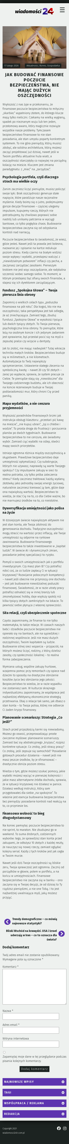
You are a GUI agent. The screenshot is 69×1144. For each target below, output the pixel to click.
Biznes (42, 65)
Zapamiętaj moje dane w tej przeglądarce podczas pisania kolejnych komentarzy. (34, 1059)
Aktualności (32, 65)
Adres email (11, 1025)
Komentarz (10, 967)
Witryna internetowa (16, 1038)
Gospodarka (53, 65)
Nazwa (8, 1011)
